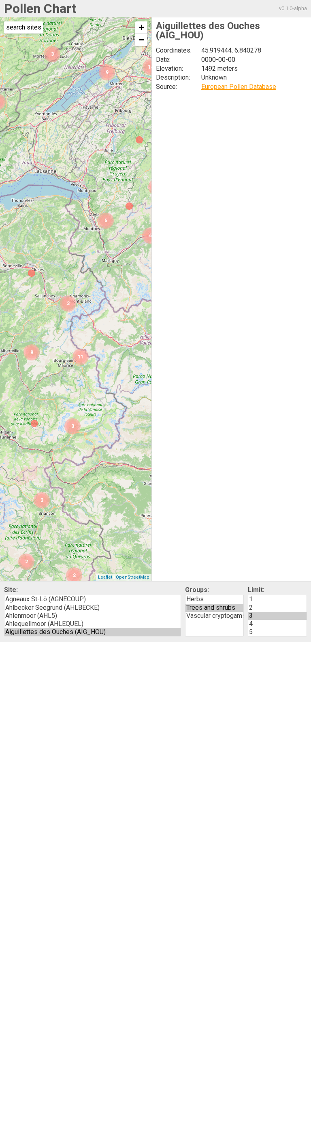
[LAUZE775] (31, 273)
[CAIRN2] (34, 423)
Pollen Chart (40, 8)
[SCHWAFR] (139, 139)
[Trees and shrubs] (214, 608)
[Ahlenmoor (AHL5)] (92, 616)
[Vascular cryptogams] (214, 616)
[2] (277, 608)
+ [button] (141, 27)
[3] (277, 616)
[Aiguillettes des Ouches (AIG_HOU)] (92, 632)
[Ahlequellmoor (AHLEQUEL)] (92, 624)
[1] (277, 599)
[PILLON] (129, 206)
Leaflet (105, 577)
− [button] (141, 40)
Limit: (256, 590)
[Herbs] (214, 599)
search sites (23, 27)
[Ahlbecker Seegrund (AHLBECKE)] (92, 608)
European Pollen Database (238, 87)
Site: (11, 590)
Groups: (197, 590)
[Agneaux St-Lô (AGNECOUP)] (92, 599)
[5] (277, 632)
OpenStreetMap (132, 577)
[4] (277, 624)
